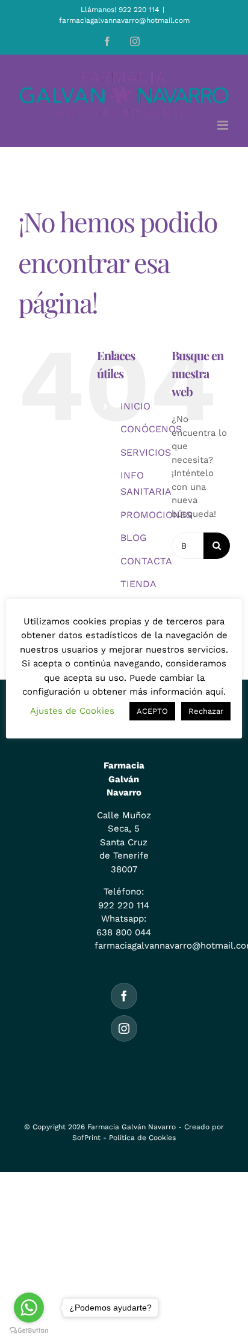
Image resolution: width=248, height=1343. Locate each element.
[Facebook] (124, 996)
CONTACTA (146, 561)
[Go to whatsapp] (29, 1308)
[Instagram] (124, 1028)
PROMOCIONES (156, 515)
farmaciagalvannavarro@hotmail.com (124, 20)
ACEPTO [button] (152, 711)
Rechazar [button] (205, 711)
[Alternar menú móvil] (223, 125)
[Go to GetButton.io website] (29, 1331)
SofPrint (86, 1137)
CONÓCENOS (151, 429)
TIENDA (138, 584)
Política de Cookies (142, 1137)
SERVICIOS (145, 452)
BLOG (133, 537)
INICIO (135, 406)
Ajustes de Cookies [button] (72, 710)
